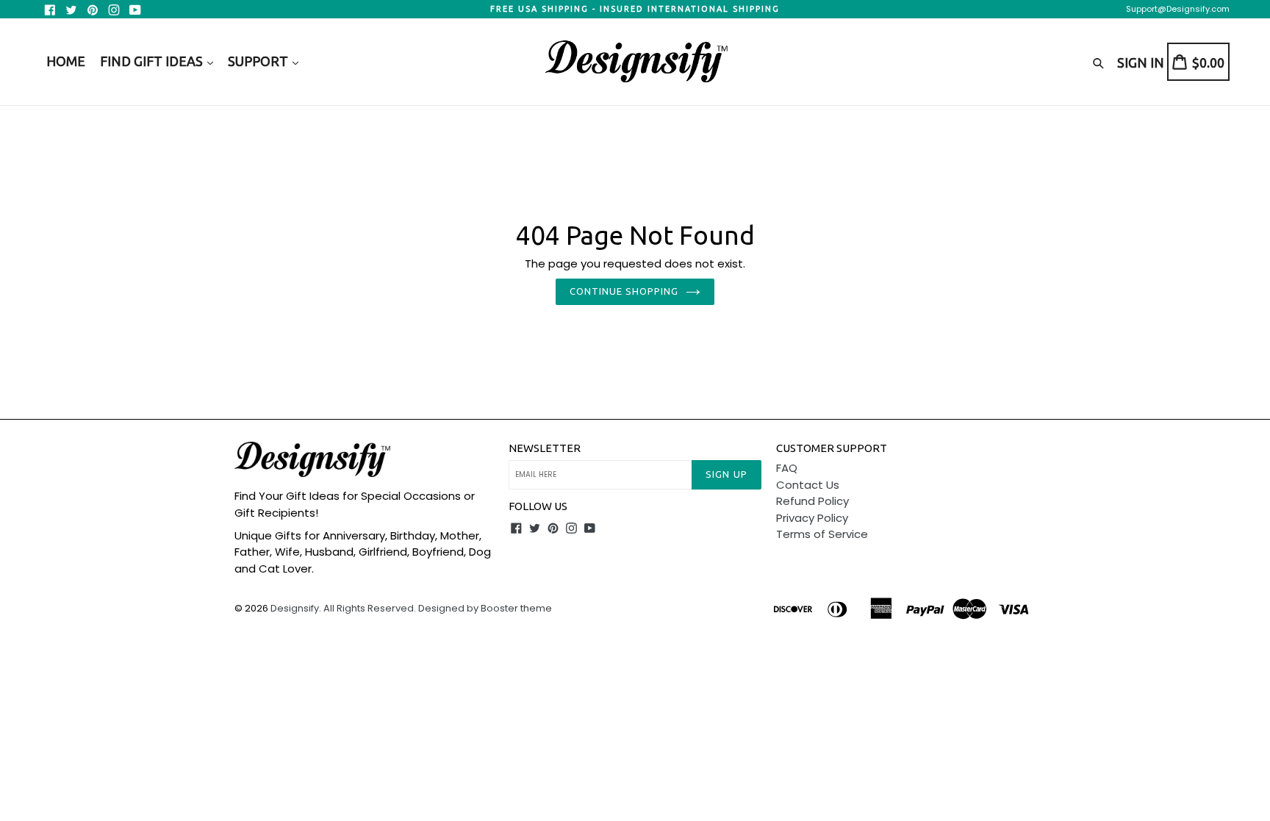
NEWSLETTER (545, 448)
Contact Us (807, 484)
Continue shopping (624, 291)
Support (259, 61)
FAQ (786, 468)
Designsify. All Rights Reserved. (343, 608)
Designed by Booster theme (485, 608)
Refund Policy (812, 501)
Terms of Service (822, 534)
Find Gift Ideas (153, 61)
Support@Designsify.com (1178, 9)
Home (65, 61)
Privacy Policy (812, 518)
